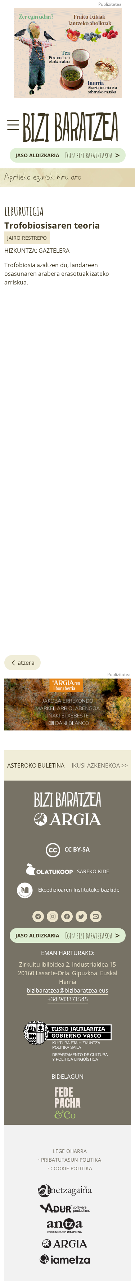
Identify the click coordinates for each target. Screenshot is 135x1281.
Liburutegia (24, 211)
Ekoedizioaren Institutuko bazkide (78, 889)
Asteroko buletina (35, 765)
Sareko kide (92, 871)
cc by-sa (76, 849)
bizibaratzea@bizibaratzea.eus (67, 990)
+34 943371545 (68, 999)
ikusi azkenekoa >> (100, 765)
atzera (25, 663)
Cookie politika (71, 1168)
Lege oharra (70, 1151)
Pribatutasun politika (71, 1159)
